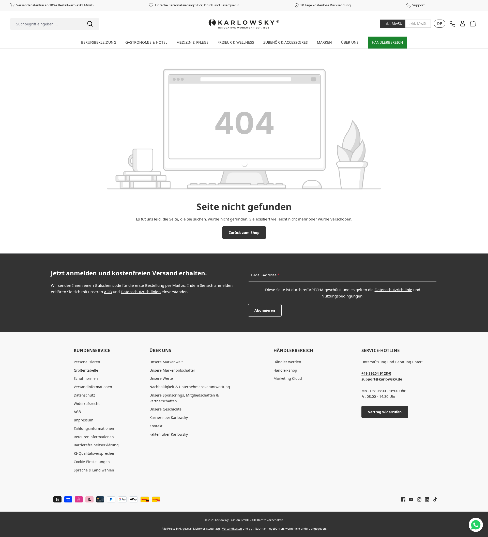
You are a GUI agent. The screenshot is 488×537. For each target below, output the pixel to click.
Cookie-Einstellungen (92, 461)
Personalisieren (87, 361)
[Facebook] (403, 499)
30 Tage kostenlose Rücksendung (325, 5)
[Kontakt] (452, 24)
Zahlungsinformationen (94, 428)
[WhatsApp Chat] (476, 525)
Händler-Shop (285, 370)
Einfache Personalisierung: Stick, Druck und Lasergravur (197, 5)
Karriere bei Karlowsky (168, 417)
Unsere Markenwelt (166, 361)
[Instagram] (417, 499)
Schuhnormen (86, 378)
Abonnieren (264, 310)
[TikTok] (433, 499)
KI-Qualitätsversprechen (94, 453)
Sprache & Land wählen (94, 470)
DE (439, 23)
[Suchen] (90, 24)
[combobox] (45, 24)
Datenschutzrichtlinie (393, 289)
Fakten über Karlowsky (168, 434)
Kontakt (155, 425)
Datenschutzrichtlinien (141, 291)
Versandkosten (232, 528)
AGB (108, 291)
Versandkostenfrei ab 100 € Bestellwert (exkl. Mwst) (55, 5)
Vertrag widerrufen (385, 411)
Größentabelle (86, 370)
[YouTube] (409, 499)
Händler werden (287, 361)
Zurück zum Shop (244, 232)
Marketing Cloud (287, 378)
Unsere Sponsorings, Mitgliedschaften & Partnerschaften (184, 398)
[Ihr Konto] (463, 23)
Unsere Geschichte (165, 409)
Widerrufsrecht (87, 403)
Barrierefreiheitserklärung (96, 445)
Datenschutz (84, 395)
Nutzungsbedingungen (342, 295)
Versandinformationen (93, 386)
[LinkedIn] (425, 499)
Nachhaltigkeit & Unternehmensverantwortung (189, 386)
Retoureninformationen (94, 436)
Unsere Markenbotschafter (172, 370)
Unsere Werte (161, 378)
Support (418, 5)
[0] (392, 23)
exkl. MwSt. (418, 23)
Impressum (83, 420)
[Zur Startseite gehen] (244, 24)
